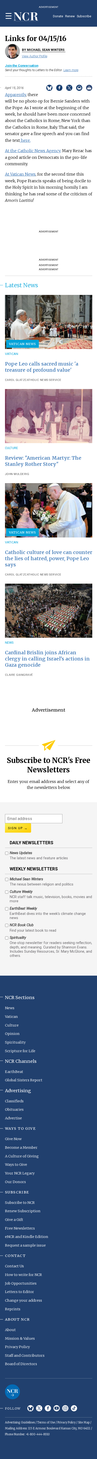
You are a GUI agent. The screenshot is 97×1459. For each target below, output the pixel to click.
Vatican (11, 354)
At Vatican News (20, 174)
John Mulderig (17, 474)
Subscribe (84, 16)
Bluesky (30, 1408)
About (10, 1330)
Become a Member (21, 1147)
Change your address (23, 1300)
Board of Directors (21, 1364)
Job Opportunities (21, 1283)
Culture (11, 448)
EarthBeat (14, 1071)
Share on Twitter (69, 88)
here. (25, 140)
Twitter (39, 1408)
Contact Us (14, 1266)
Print (89, 88)
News (9, 642)
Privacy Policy (17, 1347)
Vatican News (22, 344)
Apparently (15, 94)
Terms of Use (46, 1422)
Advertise (13, 1118)
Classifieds (14, 1101)
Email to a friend (79, 88)
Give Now (13, 1139)
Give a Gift (14, 1219)
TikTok (74, 1408)
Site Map (84, 1422)
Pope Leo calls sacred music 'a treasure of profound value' (41, 367)
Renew (70, 16)
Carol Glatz (15, 380)
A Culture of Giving (22, 1156)
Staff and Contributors (25, 1355)
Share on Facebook (59, 88)
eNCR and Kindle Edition (26, 1236)
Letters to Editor (19, 1292)
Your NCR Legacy (20, 1173)
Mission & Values (20, 1338)
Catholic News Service (43, 380)
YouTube (56, 1408)
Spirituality (15, 1042)
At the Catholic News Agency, (33, 150)
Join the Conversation (21, 65)
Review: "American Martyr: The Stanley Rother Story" (43, 461)
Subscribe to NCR (20, 1202)
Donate (58, 16)
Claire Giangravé (19, 675)
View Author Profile (34, 56)
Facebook (48, 1408)
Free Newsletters (20, 1228)
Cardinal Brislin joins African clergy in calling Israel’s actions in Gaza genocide (47, 659)
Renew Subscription (23, 1211)
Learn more (70, 70)
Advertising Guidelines (20, 1422)
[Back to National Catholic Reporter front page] (26, 16)
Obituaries (14, 1109)
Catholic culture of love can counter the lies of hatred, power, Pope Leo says (48, 558)
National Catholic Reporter (12, 1391)
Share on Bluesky (49, 88)
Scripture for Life (20, 1051)
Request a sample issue (25, 1245)
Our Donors (15, 1182)
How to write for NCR (23, 1275)
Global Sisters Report (23, 1080)
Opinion (12, 1033)
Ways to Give (16, 1164)
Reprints (12, 1309)
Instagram (65, 1408)
